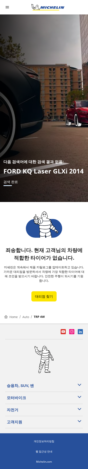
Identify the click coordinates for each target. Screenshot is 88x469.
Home (13, 317)
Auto (25, 317)
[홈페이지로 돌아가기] (48, 7)
